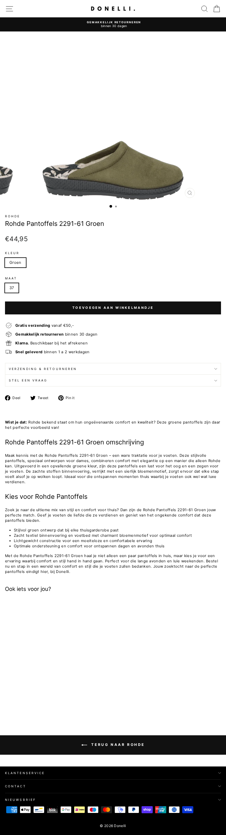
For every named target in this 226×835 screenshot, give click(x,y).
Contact (15, 786)
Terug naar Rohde (117, 744)
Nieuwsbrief (20, 799)
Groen (15, 262)
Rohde (12, 216)
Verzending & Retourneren (43, 369)
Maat (11, 278)
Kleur (12, 253)
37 (11, 288)
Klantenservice (25, 773)
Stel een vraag (28, 380)
